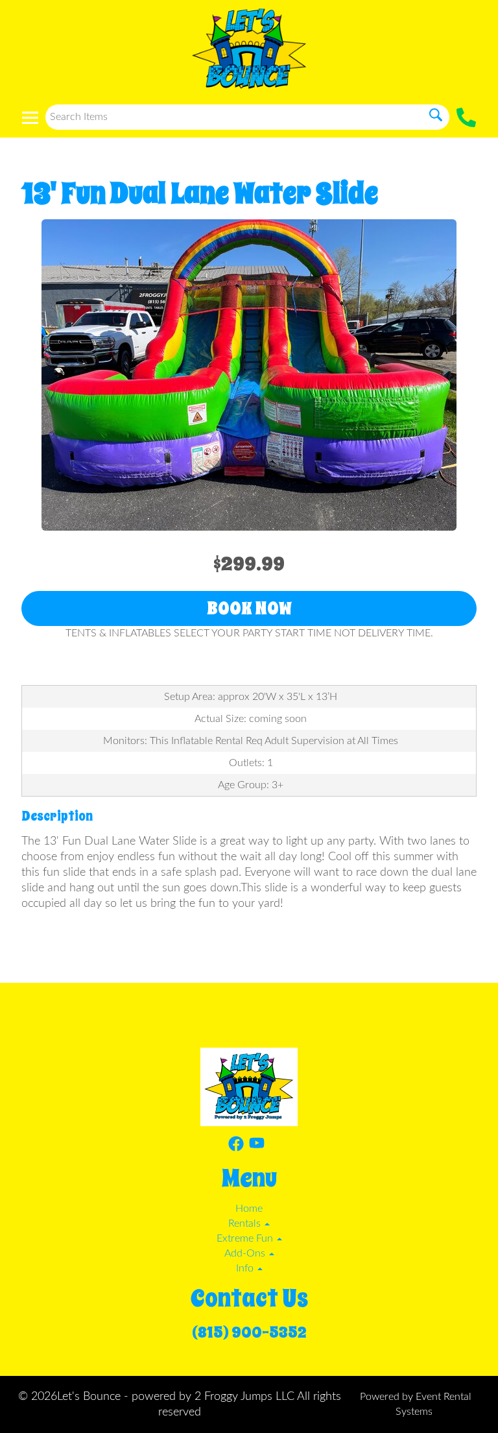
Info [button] (246, 1268)
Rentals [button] (245, 1223)
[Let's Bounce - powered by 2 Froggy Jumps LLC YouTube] (257, 1146)
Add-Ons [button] (246, 1253)
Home (249, 1208)
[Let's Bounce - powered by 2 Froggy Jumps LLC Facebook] (236, 1146)
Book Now (249, 608)
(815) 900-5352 (249, 1332)
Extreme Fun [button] (246, 1238)
